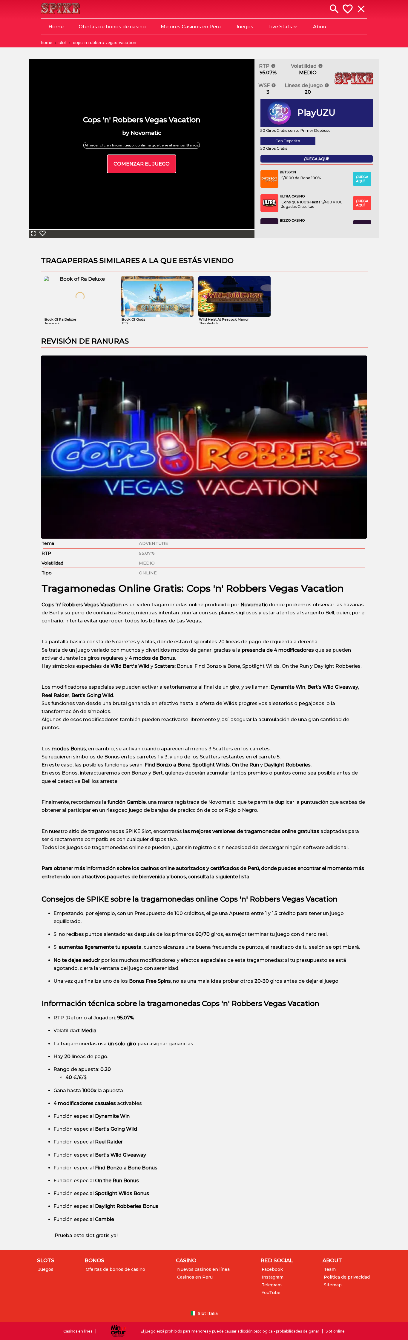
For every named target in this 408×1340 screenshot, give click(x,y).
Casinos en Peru (195, 1277)
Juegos (45, 1269)
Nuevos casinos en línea (203, 1269)
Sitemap (333, 1285)
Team (330, 1269)
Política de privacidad (347, 1277)
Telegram (272, 1285)
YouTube (271, 1292)
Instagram (272, 1277)
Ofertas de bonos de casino (115, 1269)
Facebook (272, 1269)
